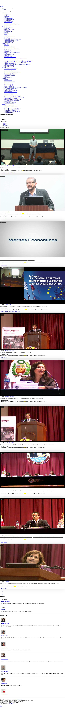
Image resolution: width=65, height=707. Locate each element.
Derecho (5, 15)
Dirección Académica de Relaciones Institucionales (12, 72)
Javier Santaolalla (4, 694)
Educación (6, 17)
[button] (1, 6)
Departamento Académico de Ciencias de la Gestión (12, 39)
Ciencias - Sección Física (8, 27)
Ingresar (4, 9)
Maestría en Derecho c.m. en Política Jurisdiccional (12, 108)
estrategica (6, 311)
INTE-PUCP (6, 44)
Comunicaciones (7, 16)
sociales (5, 357)
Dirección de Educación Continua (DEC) (11, 94)
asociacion (2, 311)
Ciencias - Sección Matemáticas (9, 29)
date (12, 172)
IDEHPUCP (6, 45)
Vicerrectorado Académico (8, 89)
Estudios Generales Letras (8, 18)
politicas (2, 357)
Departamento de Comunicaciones (9, 36)
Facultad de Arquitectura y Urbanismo (10, 98)
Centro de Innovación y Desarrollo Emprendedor (12, 52)
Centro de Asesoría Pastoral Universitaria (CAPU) (12, 99)
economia (2, 265)
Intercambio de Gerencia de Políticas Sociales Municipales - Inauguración (15, 352)
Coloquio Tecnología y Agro (9, 86)
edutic (6, 588)
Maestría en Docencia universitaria (10, 110)
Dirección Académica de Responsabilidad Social (12, 71)
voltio (14, 172)
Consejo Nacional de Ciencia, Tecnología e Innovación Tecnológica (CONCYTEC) (17, 61)
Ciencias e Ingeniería (7, 20)
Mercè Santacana (4, 683)
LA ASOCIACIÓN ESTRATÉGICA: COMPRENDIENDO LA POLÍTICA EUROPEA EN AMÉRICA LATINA (24, 306)
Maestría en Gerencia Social (9, 350)
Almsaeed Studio (11, 703)
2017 (10, 172)
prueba (5, 76)
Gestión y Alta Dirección (8, 22)
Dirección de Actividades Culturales (10, 102)
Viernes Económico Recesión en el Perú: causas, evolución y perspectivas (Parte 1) (17, 260)
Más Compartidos (5, 125)
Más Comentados (4, 121)
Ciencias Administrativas (8, 31)
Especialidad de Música (8, 49)
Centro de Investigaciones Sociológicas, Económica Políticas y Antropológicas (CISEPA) (18, 60)
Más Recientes (5, 123)
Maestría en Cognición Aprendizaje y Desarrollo (12, 111)
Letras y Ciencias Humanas (8, 21)
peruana (6, 265)
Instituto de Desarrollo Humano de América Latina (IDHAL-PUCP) (15, 62)
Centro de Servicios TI (18, 699)
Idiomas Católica (7, 53)
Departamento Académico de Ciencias (10, 38)
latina (19, 311)
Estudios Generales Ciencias (9, 19)
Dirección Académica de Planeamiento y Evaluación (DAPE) (14, 97)
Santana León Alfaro (5, 623)
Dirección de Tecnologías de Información (11, 88)
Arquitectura (6, 33)
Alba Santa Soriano (4, 659)
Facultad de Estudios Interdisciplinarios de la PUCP (12, 95)
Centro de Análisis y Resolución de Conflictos (11, 48)
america (16, 311)
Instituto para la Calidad (8, 56)
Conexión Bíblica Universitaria (9, 54)
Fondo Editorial (6, 37)
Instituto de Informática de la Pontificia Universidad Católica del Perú (15, 87)
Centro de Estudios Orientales (9, 65)
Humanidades (6, 28)
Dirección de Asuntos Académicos (9, 74)
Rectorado (6, 79)
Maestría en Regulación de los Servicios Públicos (12, 109)
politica (10, 311)
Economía (6, 32)
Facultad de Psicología (8, 91)
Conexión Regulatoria (8, 77)
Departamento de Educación (9, 41)
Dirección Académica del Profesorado (10, 73)
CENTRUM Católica (7, 50)
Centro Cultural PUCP (8, 51)
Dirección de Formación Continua (9, 75)
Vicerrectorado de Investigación (9, 81)
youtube (7, 172)
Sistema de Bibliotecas (8, 80)
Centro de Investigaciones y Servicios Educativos (12, 59)
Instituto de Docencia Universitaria (10, 57)
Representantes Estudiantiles (9, 66)
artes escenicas (6, 30)
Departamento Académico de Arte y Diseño (11, 40)
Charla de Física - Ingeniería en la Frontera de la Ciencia (14, 167)
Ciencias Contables (7, 25)
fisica (1, 172)
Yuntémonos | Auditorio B (8, 84)
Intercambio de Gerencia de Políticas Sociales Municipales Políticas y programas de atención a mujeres (21, 398)
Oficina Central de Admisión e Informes (10, 68)
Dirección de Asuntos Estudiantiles (10, 69)
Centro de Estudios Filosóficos (9, 46)
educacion (2, 588)
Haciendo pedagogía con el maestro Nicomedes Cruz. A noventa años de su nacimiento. (21, 213)
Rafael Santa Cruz (4, 635)
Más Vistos (4, 124)
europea (13, 311)
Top (1, 706)
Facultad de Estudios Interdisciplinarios (10, 24)
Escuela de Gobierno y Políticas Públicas (11, 106)
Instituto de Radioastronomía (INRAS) (10, 90)
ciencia (4, 172)
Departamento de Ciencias (8, 42)
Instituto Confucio (7, 55)
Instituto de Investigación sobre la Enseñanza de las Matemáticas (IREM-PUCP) (17, 64)
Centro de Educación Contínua (9, 47)
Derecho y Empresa (7, 107)
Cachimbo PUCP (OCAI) (8, 101)
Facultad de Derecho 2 (8, 93)
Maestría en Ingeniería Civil (8, 112)
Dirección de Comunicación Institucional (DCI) (12, 100)
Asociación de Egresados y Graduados (10, 92)
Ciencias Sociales (7, 14)
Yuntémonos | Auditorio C (8, 85)
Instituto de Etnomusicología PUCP (10, 63)
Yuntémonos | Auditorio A (8, 83)
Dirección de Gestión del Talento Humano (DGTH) (12, 96)
